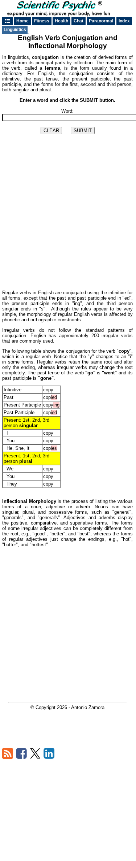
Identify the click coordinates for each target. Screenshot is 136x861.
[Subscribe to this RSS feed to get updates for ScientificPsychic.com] (7, 757)
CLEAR (51, 130)
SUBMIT (83, 130)
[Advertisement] (68, 217)
